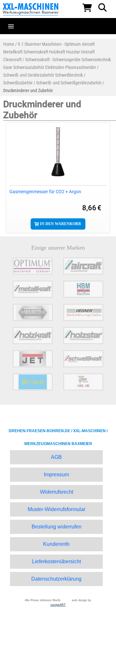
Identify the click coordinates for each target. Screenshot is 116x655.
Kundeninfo (56, 544)
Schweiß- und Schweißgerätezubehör (69, 82)
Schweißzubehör (18, 82)
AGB (56, 457)
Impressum (56, 474)
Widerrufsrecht (56, 492)
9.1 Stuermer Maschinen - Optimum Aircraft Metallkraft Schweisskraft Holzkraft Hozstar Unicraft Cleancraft (49, 52)
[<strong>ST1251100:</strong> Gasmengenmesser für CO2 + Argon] (58, 151)
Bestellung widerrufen (57, 526)
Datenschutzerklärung (56, 579)
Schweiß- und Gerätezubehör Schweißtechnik (43, 75)
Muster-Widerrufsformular (56, 509)
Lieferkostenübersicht (56, 561)
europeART (58, 604)
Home (8, 44)
